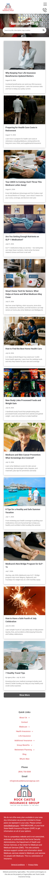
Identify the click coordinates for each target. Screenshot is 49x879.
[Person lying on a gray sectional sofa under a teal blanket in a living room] (24, 219)
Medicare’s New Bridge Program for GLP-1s (24, 565)
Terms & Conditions (18, 865)
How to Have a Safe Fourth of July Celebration (20, 620)
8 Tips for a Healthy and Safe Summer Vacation (22, 511)
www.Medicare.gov (11, 826)
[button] (45, 4)
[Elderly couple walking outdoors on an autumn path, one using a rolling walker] (24, 110)
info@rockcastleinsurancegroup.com (24, 781)
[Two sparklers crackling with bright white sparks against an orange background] (24, 600)
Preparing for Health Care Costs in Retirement (21, 129)
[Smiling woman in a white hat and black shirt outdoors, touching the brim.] (24, 437)
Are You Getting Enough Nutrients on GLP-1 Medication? (22, 238)
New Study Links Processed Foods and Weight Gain (23, 402)
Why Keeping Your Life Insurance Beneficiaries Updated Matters (20, 74)
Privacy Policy (33, 865)
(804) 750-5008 (24, 772)
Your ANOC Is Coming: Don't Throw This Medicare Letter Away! (23, 183)
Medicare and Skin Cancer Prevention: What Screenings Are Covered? (23, 456)
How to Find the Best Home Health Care (23, 348)
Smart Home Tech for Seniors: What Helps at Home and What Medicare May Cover (23, 294)
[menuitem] (24, 717)
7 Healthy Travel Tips (15, 673)
